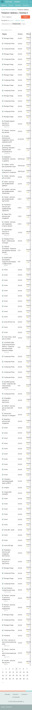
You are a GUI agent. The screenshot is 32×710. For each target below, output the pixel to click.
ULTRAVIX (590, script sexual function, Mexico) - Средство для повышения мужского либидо (8, 346)
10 (10, 672)
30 (24, 679)
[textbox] (6, 24)
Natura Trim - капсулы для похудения (7, 216)
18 (10, 675)
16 (3, 675)
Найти (25, 17)
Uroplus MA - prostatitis (7, 493)
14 (24, 672)
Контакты (26, 5)
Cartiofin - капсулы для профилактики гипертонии (9, 191)
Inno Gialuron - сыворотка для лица (8, 589)
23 (27, 675)
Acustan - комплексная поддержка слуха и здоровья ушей (8, 139)
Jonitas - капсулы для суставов (8, 177)
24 (3, 679)
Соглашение (16, 697)
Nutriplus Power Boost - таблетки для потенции (8, 241)
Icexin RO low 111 (9, 322)
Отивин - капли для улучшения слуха (9, 165)
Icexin (5, 269)
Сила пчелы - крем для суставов (9, 338)
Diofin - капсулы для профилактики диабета (8, 183)
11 (13, 672)
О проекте (24, 694)
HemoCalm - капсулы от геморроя (8, 414)
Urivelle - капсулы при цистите (8, 661)
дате (11, 20)
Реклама (18, 5)
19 (13, 675)
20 (17, 675)
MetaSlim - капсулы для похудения (6, 421)
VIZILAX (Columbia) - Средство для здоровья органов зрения (9, 249)
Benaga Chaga (8, 38)
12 (17, 672)
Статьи (11, 5)
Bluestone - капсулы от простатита (6, 561)
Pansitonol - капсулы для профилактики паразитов (6, 207)
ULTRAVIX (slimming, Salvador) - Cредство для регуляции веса (8, 148)
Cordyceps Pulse (9, 43)
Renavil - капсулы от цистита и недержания (8, 597)
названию (17, 20)
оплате (22, 20)
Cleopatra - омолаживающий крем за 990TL (7, 481)
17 (6, 675)
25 (6, 679)
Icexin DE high (8, 545)
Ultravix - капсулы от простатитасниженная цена (9, 652)
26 (10, 679)
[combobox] (6, 23)
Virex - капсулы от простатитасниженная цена (9, 642)
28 (17, 679)
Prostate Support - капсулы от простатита (8, 123)
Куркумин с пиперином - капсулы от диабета (9, 159)
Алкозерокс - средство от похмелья (9, 171)
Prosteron (6, 635)
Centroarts (9, 707)
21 (20, 675)
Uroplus (6, 487)
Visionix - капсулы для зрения (8, 131)
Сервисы (4, 5)
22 (24, 675)
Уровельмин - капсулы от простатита (7, 231)
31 (27, 679)
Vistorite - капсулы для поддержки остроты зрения (8, 224)
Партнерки (8, 1)
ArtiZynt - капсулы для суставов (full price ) (8, 408)
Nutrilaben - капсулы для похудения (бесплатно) (6, 553)
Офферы (17, 1)
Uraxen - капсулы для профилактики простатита (8, 199)
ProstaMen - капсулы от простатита (6, 400)
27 (13, 679)
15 (27, 672)
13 (20, 672)
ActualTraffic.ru (5, 9)
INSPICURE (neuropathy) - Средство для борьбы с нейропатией (9, 260)
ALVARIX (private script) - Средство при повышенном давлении (9, 384)
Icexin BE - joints (8, 530)
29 (20, 679)
